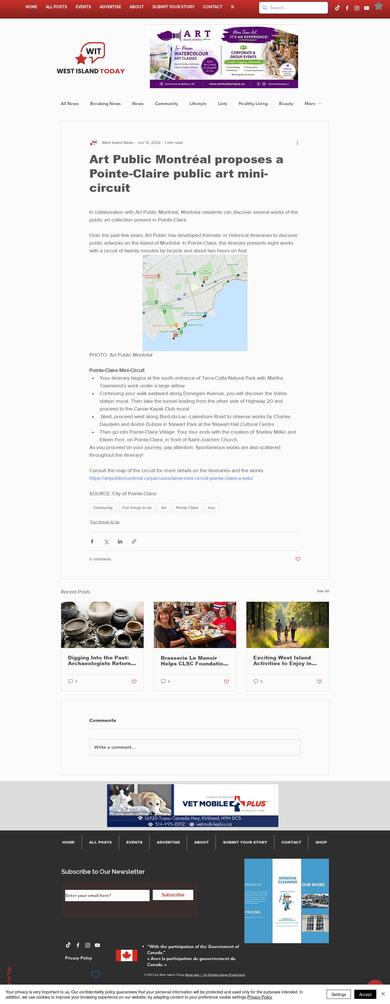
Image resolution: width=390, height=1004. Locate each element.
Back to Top (9, 980)
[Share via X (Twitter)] (106, 541)
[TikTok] (337, 8)
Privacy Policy (259, 997)
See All (323, 591)
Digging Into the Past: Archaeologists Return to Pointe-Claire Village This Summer (100, 660)
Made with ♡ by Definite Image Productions (215, 974)
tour (211, 507)
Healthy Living (253, 103)
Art (163, 507)
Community (166, 103)
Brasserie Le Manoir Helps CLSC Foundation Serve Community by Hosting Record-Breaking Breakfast (194, 661)
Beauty (286, 103)
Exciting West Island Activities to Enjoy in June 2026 (282, 660)
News (138, 103)
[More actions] (297, 142)
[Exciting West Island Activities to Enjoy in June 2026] (287, 625)
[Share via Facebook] (92, 541)
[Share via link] (134, 541)
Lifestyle (198, 103)
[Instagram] (357, 8)
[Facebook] (347, 8)
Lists (222, 103)
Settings (338, 994)
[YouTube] (366, 8)
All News (70, 103)
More (310, 103)
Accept (365, 994)
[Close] (383, 994)
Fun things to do (137, 507)
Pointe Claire (187, 507)
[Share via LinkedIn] (120, 541)
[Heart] (96, 975)
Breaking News (105, 103)
